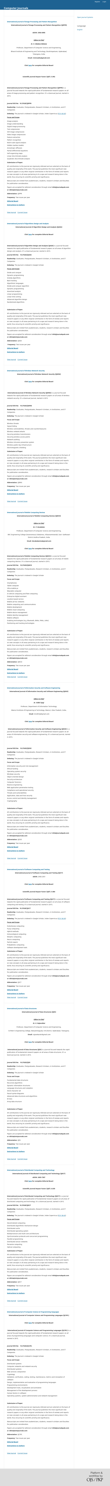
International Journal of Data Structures (22, 1008)
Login (104, 2)
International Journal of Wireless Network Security (26, 371)
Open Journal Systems (85, 17)
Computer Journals (16, 8)
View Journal (11, 212)
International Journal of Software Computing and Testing (28, 869)
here (30, 65)
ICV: (61, 114)
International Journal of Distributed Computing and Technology (30, 1170)
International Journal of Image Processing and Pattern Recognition (32, 22)
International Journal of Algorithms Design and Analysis (28, 224)
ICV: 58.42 (61, 1215)
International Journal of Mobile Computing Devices (26, 512)
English (79, 30)
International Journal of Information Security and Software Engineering (33, 688)
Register (97, 2)
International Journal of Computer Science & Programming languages (33, 1312)
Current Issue (22, 212)
